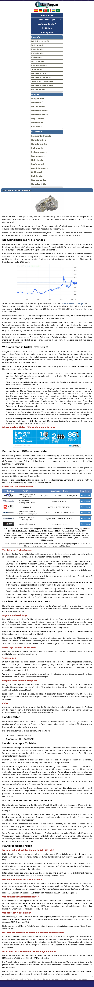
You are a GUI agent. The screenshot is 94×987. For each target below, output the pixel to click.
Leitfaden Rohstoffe (40, 41)
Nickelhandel (37, 160)
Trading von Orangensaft (42, 81)
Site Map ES (37, 979)
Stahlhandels (37, 176)
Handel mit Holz (38, 73)
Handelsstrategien (47, 19)
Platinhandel (37, 148)
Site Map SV (64, 979)
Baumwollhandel (39, 65)
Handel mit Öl (37, 102)
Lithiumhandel (38, 156)
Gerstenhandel (38, 89)
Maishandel (36, 57)
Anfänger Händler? (47, 24)
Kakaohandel (37, 49)
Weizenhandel (37, 45)
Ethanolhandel (38, 106)
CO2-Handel (36, 126)
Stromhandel (37, 122)
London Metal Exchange (72, 303)
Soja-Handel (36, 69)
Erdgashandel (37, 118)
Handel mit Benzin (39, 114)
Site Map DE (47, 979)
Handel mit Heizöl (39, 110)
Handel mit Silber (39, 144)
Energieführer (37, 98)
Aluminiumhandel (39, 168)
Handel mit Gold (38, 140)
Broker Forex (47, 15)
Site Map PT (73, 979)
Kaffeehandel (37, 53)
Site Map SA (83, 979)
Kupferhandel (37, 164)
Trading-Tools (47, 32)
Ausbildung (47, 28)
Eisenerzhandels (38, 180)
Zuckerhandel (37, 61)
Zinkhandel (36, 172)
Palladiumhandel (39, 152)
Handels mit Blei (38, 184)
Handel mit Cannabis (41, 77)
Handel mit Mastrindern (42, 85)
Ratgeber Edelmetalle (41, 136)
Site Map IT (55, 979)
